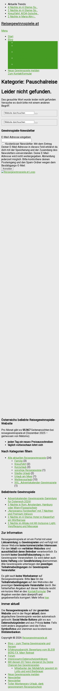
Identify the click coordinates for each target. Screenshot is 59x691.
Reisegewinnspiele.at (20, 23)
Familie (18, 460)
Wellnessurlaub (23, 479)
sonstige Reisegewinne (28, 470)
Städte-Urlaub (22, 473)
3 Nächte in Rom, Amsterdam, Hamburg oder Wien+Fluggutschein (30, 506)
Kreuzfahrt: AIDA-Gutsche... (23, 13)
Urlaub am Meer (23, 476)
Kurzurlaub (20, 467)
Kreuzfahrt (20, 464)
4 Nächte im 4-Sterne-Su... (23, 7)
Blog (10, 39)
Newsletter (14, 677)
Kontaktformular (37, 591)
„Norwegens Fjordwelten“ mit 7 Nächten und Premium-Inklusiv (30, 512)
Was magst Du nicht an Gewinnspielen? (27, 53)
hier (47, 597)
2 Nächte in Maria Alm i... (22, 16)
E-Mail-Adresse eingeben (16, 137)
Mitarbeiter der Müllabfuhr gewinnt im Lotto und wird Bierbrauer (35, 670)
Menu (4, 30)
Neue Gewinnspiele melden (23, 72)
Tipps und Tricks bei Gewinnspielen (34, 42)
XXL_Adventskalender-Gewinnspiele (35, 482)
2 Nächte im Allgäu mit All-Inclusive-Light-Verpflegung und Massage (32, 525)
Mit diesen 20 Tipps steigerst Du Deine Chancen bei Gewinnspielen (30, 663)
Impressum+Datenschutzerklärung (27, 658)
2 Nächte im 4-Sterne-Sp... (23, 10)
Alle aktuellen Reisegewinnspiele (27, 457)
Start (10, 36)
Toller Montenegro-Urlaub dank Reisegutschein (32, 66)
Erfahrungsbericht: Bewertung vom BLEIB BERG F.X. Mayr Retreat (34, 60)
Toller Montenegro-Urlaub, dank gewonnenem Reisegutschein (26, 685)
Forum (11, 655)
